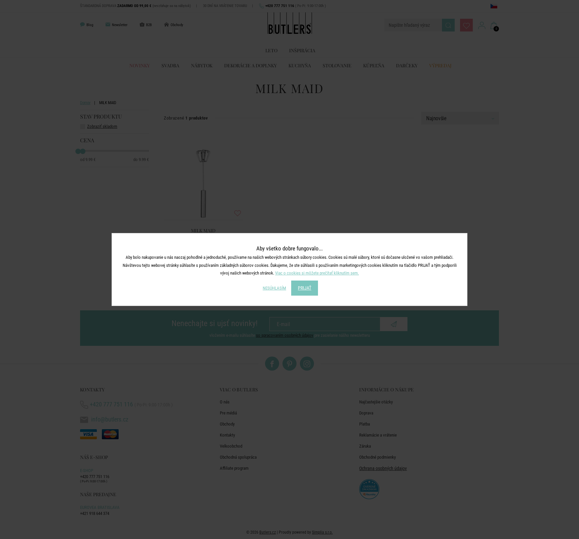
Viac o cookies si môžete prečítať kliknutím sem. (317, 273)
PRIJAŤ (304, 288)
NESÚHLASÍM (274, 288)
